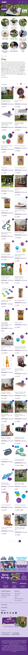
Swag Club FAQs (16, 634)
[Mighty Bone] (7, 164)
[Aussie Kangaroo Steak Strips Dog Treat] (21, 366)
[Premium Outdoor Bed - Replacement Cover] (21, 389)
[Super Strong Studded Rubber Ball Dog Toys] (21, 344)
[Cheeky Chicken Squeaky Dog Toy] (21, 274)
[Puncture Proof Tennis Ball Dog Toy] (7, 143)
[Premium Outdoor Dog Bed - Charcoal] (7, 389)
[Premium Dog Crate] (21, 229)
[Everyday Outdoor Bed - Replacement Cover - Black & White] (7, 120)
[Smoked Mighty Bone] (21, 297)
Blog (16, 597)
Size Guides (4, 597)
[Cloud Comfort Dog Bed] (21, 208)
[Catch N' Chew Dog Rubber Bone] (7, 297)
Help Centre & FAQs (6, 595)
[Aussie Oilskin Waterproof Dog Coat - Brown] (21, 412)
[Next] (20, 541)
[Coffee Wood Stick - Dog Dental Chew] (7, 97)
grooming (22, 70)
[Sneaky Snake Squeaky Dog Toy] (7, 480)
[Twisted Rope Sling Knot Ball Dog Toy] (21, 457)
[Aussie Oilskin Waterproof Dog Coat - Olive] (7, 412)
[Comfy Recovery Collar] (21, 97)
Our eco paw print (19, 598)
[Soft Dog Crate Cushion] (21, 185)
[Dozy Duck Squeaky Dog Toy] (7, 366)
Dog (6, 56)
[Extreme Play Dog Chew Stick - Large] (21, 480)
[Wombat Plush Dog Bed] (7, 344)
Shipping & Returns (5, 593)
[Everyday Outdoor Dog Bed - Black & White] (21, 120)
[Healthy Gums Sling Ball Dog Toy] (7, 229)
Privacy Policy (16, 632)
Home (2, 56)
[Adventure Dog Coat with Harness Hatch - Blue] (21, 525)
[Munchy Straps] (21, 319)
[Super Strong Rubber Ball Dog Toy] (21, 252)
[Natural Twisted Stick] (21, 142)
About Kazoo (18, 593)
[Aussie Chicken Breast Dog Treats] (7, 524)
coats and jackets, (5, 69)
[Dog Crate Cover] (7, 185)
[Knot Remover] (7, 456)
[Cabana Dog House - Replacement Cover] (21, 434)
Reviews (17, 595)
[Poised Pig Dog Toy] (7, 502)
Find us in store (18, 600)
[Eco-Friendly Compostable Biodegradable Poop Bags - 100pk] (7, 321)
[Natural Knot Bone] (7, 251)
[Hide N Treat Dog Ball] (21, 502)
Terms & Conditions (5, 634)
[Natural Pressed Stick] (21, 164)
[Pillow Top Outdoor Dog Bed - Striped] (7, 434)
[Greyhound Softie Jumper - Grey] (7, 274)
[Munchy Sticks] (7, 207)
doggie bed (20, 74)
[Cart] (22, 2)
